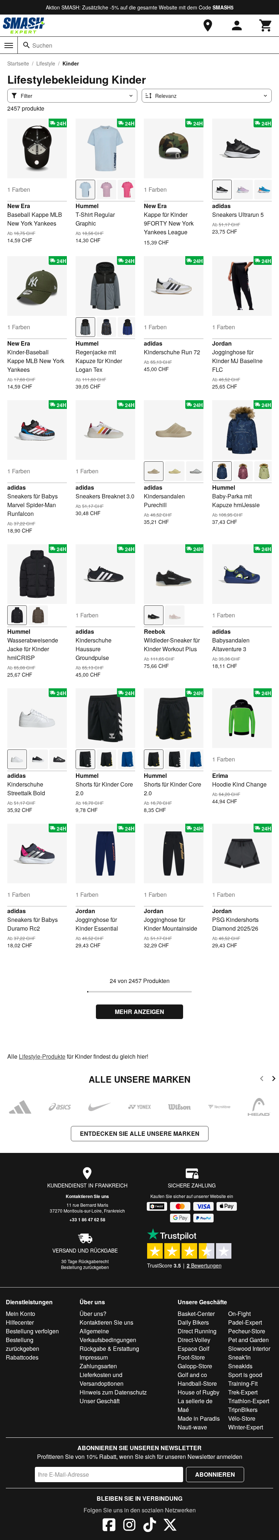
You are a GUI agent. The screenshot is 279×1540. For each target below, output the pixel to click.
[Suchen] (26, 45)
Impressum (94, 1357)
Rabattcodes (22, 1357)
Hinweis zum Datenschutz (113, 1392)
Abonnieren (215, 1474)
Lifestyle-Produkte (42, 1056)
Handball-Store (197, 1383)
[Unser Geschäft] (208, 25)
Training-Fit (243, 1383)
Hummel (87, 206)
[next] (273, 1079)
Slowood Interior (249, 1348)
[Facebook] (109, 1525)
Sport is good (245, 1374)
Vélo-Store (241, 1418)
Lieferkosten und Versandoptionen (102, 1379)
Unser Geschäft (100, 1401)
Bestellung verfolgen (32, 1331)
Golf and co (192, 1374)
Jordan (222, 343)
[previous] (261, 1079)
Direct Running (197, 1331)
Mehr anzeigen (139, 1011)
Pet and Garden (248, 1340)
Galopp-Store (195, 1366)
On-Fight (239, 1313)
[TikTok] (149, 1525)
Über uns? (93, 1313)
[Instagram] (129, 1525)
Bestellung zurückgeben (85, 1267)
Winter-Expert (245, 1427)
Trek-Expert (243, 1392)
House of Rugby (198, 1392)
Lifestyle (45, 63)
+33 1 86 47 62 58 (87, 1219)
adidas (221, 206)
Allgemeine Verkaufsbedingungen (108, 1335)
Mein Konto (20, 1313)
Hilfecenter (20, 1322)
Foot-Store (191, 1357)
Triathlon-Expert (248, 1401)
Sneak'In (239, 1357)
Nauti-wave (192, 1427)
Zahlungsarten (98, 1366)
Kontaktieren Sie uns (87, 1196)
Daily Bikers (193, 1322)
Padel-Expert (245, 1322)
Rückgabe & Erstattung (109, 1348)
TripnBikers (243, 1409)
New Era (18, 206)
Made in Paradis (199, 1418)
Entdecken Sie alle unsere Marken (139, 1133)
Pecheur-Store (246, 1331)
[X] (170, 1525)
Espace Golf (193, 1348)
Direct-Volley (194, 1340)
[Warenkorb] (266, 25)
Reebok (154, 631)
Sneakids (240, 1366)
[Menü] (8, 45)
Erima (220, 775)
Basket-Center (196, 1313)
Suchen (42, 45)
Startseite (18, 63)
